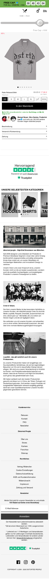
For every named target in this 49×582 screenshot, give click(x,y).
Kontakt (24, 418)
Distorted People (34, 569)
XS (5, 99)
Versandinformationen (24, 538)
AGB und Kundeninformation (24, 477)
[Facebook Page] (18, 561)
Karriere (24, 446)
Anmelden (24, 516)
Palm (27, 16)
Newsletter (24, 425)
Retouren (24, 415)
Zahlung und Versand (24, 487)
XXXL (44, 99)
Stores (24, 442)
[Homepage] (25, 11)
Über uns (24, 439)
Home (22, 16)
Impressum (24, 484)
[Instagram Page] (26, 561)
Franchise (24, 449)
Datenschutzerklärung (24, 473)
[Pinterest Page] (33, 561)
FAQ (24, 422)
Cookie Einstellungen (24, 470)
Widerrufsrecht (24, 480)
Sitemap (24, 453)
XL (31, 99)
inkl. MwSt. (43, 94)
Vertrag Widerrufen (24, 466)
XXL (37, 99)
